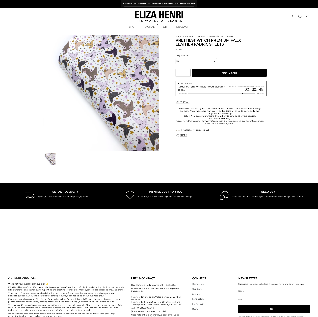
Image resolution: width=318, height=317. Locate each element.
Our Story (197, 289)
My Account (198, 304)
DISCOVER (182, 26)
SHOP (132, 26)
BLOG (195, 309)
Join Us (196, 294)
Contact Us (198, 284)
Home (178, 36)
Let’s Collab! (198, 299)
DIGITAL (149, 26)
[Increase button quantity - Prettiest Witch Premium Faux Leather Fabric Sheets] (187, 73)
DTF (165, 26)
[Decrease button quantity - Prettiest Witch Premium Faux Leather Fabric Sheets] (179, 73)
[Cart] (308, 16)
